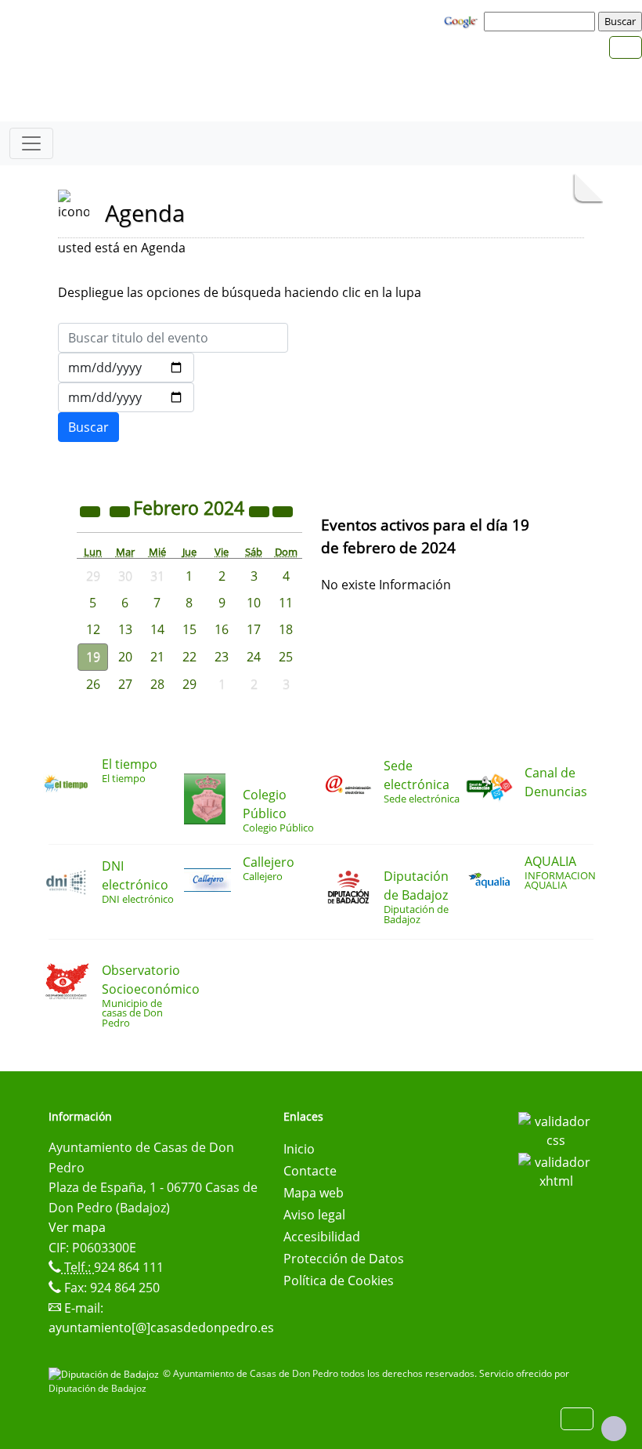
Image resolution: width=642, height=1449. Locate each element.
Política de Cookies (338, 1280)
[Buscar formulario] (88, 427)
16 (222, 629)
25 (286, 656)
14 (157, 629)
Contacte (310, 1170)
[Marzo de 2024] (282, 510)
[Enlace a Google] (463, 20)
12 (93, 629)
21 (157, 656)
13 (125, 629)
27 (125, 684)
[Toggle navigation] (31, 143)
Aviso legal (314, 1214)
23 (222, 656)
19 (93, 656)
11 (286, 602)
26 (93, 684)
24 (254, 656)
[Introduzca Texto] (173, 338)
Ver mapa (77, 1227)
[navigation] (542, 21)
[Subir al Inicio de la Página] (613, 1428)
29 (189, 684)
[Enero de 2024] (121, 510)
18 (286, 629)
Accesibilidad (321, 1236)
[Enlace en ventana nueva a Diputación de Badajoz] (106, 1373)
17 (254, 629)
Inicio (299, 1148)
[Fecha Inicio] (126, 367)
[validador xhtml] (555, 1170)
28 (157, 684)
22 (189, 656)
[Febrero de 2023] (91, 510)
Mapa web (313, 1192)
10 (254, 602)
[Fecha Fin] (126, 397)
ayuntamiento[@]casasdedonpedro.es (161, 1327)
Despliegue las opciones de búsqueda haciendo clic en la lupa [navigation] (239, 292)
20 (125, 656)
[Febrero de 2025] (260, 510)
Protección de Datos (343, 1258)
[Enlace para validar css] (555, 1129)
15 (189, 629)
